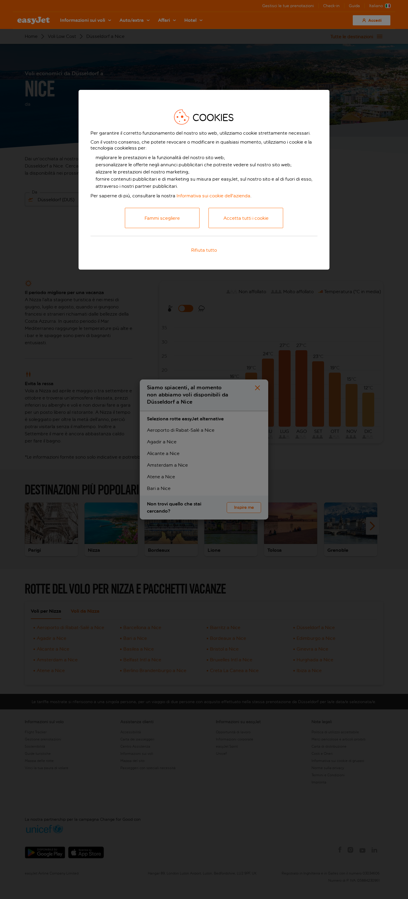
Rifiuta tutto (204, 250)
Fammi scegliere (162, 218)
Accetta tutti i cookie (246, 218)
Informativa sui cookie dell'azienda (213, 196)
